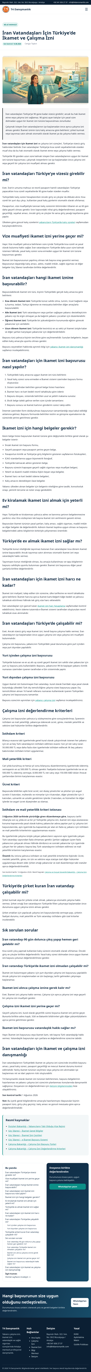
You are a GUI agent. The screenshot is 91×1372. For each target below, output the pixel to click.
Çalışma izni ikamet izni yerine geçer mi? (23, 1258)
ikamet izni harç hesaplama (51, 605)
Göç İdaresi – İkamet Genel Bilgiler (25, 1130)
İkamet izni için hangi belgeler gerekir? (22, 1197)
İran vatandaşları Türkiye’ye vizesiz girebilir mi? (20, 1173)
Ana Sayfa (35, 1337)
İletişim (34, 1356)
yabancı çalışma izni (45, 700)
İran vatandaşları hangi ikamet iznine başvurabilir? (22, 1186)
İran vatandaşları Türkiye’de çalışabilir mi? (22, 1220)
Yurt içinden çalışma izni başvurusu (21, 1225)
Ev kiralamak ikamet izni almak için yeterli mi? (20, 1202)
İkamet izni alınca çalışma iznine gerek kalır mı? (22, 1254)
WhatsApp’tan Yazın (79, 1302)
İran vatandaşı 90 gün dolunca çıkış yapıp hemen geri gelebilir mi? (23, 1243)
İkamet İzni (36, 1347)
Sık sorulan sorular (13, 1238)
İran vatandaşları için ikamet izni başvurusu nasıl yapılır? (19, 1192)
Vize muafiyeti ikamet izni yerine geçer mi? (22, 1179)
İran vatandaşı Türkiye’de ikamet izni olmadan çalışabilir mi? (21, 1248)
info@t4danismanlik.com (79, 2)
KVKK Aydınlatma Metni (79, 1337)
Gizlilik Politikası (81, 1344)
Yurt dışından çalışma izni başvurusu (22, 1228)
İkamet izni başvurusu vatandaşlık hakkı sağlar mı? (23, 1262)
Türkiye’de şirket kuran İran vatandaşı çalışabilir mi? (22, 1233)
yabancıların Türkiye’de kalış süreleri (57, 222)
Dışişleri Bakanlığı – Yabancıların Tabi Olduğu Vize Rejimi (36, 1126)
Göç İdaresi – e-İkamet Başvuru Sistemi (28, 1139)
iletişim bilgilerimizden (61, 1086)
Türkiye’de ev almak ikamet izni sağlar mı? (22, 1208)
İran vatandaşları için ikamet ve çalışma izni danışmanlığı (22, 1268)
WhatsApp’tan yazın (67, 1186)
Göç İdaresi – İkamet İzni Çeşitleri (25, 1135)
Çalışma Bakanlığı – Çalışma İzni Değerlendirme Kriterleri (37, 1148)
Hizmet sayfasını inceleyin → (18, 1277)
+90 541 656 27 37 (60, 2)
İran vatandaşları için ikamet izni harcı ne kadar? (22, 1214)
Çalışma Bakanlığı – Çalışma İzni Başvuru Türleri (32, 1144)
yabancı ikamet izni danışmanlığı (66, 346)
